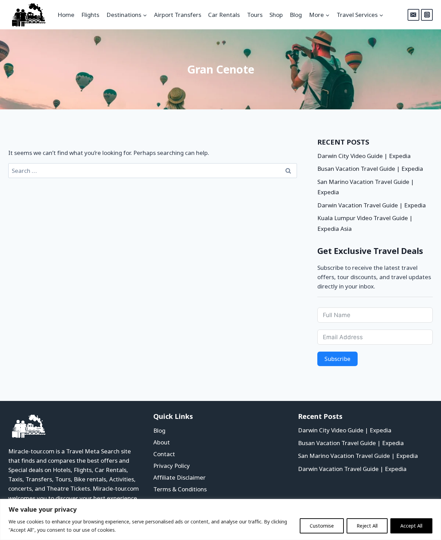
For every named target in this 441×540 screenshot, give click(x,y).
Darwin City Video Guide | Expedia (364, 156)
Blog (296, 15)
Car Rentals (224, 15)
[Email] (413, 15)
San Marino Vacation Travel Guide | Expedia (358, 456)
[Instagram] (427, 15)
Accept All (411, 525)
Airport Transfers (177, 15)
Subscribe (337, 359)
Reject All (367, 525)
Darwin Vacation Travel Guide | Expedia (371, 205)
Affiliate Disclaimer (179, 477)
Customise (322, 525)
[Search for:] (152, 171)
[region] (220, 519)
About (161, 442)
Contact (164, 454)
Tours (255, 15)
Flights (90, 15)
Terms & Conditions (180, 489)
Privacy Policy (171, 466)
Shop (276, 15)
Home (66, 15)
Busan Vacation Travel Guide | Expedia (370, 169)
